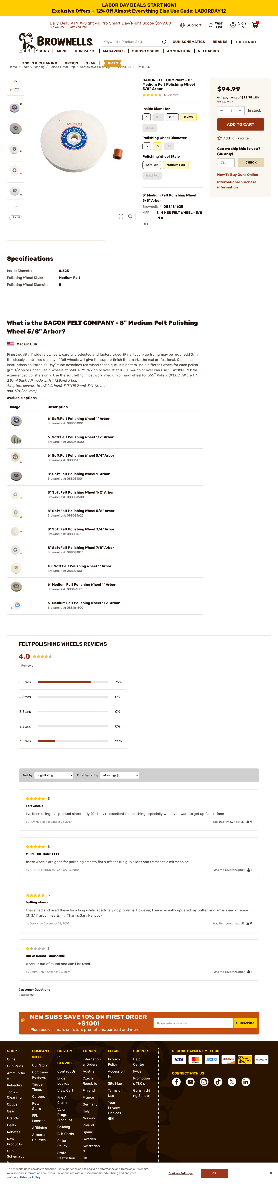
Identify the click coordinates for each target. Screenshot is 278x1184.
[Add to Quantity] (240, 110)
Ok (214, 1173)
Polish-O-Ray (44, 365)
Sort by (27, 775)
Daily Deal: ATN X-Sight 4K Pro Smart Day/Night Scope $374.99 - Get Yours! (110, 25)
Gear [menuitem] (91, 63)
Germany (90, 1104)
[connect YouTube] (190, 1082)
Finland (89, 1090)
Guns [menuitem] (43, 51)
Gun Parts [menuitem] (85, 51)
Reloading (15, 1085)
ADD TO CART (240, 124)
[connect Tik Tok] (218, 1082)
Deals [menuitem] (112, 63)
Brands (13, 1118)
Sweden (89, 1139)
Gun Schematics (16, 1156)
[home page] (56, 42)
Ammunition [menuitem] (179, 51)
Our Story (40, 1065)
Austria (89, 1071)
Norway (89, 1118)
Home (13, 67)
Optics (12, 1104)
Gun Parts (15, 1066)
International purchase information (236, 184)
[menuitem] (27, 51)
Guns (11, 1059)
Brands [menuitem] (220, 42)
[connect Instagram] (204, 1082)
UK (85, 1158)
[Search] (164, 41)
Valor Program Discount (64, 1114)
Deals (11, 1125)
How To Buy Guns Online (237, 175)
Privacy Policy (30, 1177)
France (88, 1097)
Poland (88, 1125)
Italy (86, 1111)
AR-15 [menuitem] (62, 51)
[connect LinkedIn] (246, 1082)
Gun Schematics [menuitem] (189, 42)
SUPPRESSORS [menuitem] (146, 51)
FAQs (137, 1071)
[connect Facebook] (176, 1082)
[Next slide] (15, 206)
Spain (87, 1132)
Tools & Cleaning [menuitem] (39, 63)
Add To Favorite (236, 138)
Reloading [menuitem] (208, 51)
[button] (238, 25)
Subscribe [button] (245, 1023)
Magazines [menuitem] (114, 51)
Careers (38, 1096)
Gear (11, 1111)
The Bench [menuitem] (245, 42)
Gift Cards (65, 1134)
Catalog (63, 1127)
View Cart (65, 1090)
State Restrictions (66, 1158)
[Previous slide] (15, 81)
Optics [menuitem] (71, 63)
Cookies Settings (181, 1173)
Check (251, 162)
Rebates (13, 1132)
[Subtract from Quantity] (221, 110)
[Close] (271, 1173)
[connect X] (232, 1082)
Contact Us (66, 1071)
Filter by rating (87, 775)
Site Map (115, 1083)
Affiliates (39, 1128)
